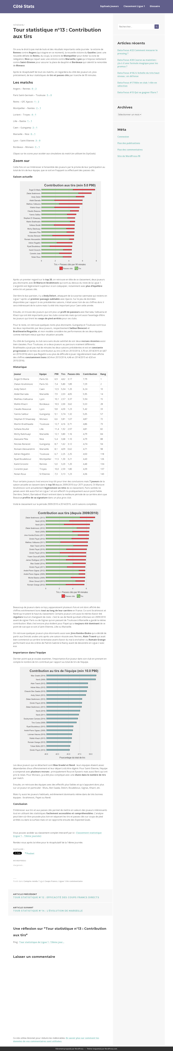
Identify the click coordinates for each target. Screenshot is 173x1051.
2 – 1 (38, 108)
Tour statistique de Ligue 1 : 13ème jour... (41, 942)
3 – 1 (37, 147)
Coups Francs (51, 881)
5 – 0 (49, 95)
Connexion (123, 136)
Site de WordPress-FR (128, 156)
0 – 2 (34, 88)
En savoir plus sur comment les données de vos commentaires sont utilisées (56, 1040)
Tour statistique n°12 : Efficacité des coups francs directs (56, 896)
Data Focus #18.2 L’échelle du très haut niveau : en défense (138, 74)
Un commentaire (74, 881)
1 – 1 (29, 121)
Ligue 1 (62, 881)
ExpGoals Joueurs (109, 6)
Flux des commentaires (130, 149)
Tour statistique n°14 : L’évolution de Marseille (48, 909)
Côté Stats (23, 6)
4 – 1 (33, 114)
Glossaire (155, 6)
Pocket (30, 853)
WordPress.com (111, 1049)
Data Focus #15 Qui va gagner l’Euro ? (137, 92)
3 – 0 (38, 140)
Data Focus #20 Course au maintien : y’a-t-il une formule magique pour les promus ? (137, 63)
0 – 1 (33, 134)
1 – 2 (36, 101)
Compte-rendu (31, 881)
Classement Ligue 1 (134, 6)
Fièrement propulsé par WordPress (69, 1049)
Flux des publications (128, 143)
